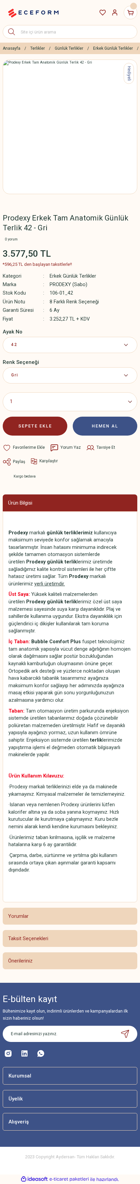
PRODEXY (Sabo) (68, 284)
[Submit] (125, 1034)
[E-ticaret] (69, 1179)
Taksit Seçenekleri (28, 938)
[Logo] (33, 12)
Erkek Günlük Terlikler (73, 276)
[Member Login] (114, 12)
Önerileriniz (20, 961)
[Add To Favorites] (24, 448)
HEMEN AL (105, 425)
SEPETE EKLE (35, 425)
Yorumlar (18, 916)
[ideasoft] (34, 1179)
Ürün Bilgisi (20, 503)
